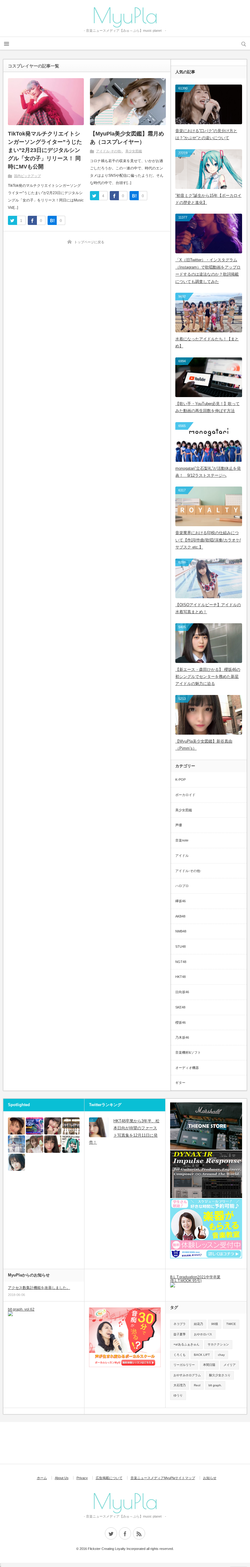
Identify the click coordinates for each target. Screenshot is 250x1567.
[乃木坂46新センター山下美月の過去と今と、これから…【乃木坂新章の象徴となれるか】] (16, 1162)
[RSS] (139, 1533)
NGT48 (180, 962)
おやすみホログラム (187, 1375)
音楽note (181, 840)
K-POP (180, 779)
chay (221, 1354)
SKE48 (180, 1007)
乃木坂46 (182, 1037)
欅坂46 (180, 901)
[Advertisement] (99, 1443)
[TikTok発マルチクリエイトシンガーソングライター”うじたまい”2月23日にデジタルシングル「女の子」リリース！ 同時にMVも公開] (46, 101)
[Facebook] (125, 1533)
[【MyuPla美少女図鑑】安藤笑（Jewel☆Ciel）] (16, 1126)
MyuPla (125, 15)
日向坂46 (182, 992)
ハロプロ (182, 886)
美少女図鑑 (133, 151)
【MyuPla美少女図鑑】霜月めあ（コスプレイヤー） (127, 138)
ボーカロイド (185, 795)
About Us (62, 1478)
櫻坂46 (180, 1022)
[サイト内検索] (243, 43)
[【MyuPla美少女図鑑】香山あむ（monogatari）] (52, 1126)
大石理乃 (179, 1385)
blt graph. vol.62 (21, 1309)
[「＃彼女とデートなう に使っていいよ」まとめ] (34, 1144)
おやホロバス (203, 1334)
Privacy (82, 1478)
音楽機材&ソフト (188, 1052)
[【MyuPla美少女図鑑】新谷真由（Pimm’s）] (52, 1144)
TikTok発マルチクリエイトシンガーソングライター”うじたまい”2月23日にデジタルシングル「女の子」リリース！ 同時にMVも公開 (45, 150)
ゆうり (178, 1395)
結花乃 (198, 1324)
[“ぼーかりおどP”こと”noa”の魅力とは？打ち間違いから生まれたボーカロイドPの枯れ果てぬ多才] (70, 1144)
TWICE (231, 1324)
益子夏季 (179, 1334)
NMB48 (180, 931)
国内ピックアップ (27, 176)
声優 (178, 825)
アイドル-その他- (109, 151)
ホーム (42, 1478)
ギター (180, 1082)
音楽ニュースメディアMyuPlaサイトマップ (162, 1478)
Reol (197, 1385)
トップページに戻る (89, 242)
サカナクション (218, 1344)
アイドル (182, 855)
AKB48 (180, 916)
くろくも (179, 1354)
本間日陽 (209, 1364)
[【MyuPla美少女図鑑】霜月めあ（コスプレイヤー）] (128, 101)
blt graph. (215, 1385)
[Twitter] (111, 1533)
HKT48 (180, 977)
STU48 (180, 946)
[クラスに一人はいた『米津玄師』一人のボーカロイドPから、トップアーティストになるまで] (16, 1144)
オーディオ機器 (187, 1067)
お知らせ (209, 1478)
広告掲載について (109, 1478)
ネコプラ (179, 1324)
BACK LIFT (202, 1354)
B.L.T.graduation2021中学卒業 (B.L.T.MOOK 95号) (195, 1279)
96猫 (214, 1324)
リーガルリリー (184, 1364)
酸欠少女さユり (219, 1375)
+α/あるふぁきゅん (186, 1344)
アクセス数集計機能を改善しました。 (39, 1288)
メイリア (229, 1364)
